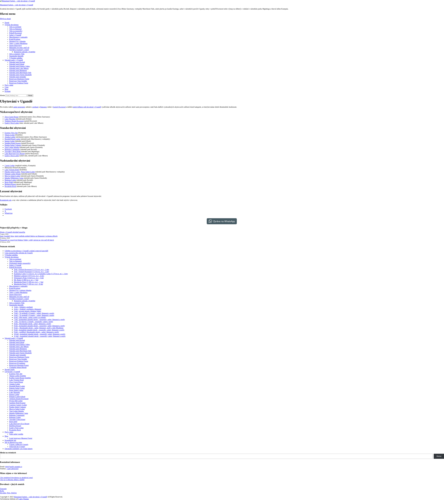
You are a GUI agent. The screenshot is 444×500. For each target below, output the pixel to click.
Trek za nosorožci (15, 31)
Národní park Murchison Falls (20, 73)
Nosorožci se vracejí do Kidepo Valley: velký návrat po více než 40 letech (27, 240)
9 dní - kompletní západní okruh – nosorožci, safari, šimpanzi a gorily (39, 330)
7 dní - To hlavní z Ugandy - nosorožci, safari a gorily (33, 322)
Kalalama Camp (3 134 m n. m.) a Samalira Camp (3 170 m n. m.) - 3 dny (41, 274)
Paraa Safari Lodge (28, 172)
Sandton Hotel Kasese (13, 143)
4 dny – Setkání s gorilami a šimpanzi (27, 309)
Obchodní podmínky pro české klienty (19, 449)
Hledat (2, 95)
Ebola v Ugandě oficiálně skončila (12, 232)
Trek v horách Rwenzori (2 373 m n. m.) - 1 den (31, 270)
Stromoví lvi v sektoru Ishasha (20, 290)
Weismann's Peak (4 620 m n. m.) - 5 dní (29, 278)
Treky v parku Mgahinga (18, 43)
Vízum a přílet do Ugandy (18, 444)
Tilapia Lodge (10, 135)
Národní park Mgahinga (18, 71)
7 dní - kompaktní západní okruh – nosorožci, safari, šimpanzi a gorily (39, 320)
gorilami (35, 107)
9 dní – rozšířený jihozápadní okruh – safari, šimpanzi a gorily (36, 332)
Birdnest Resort (10, 184)
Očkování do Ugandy (17, 447)
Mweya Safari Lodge (12, 176)
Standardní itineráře (16, 56)
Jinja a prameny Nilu (16, 54)
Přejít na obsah (5, 19)
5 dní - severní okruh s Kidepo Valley (27, 311)
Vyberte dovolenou (11, 25)
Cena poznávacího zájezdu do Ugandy (19, 253)
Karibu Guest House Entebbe (20, 378)
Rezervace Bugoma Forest (19, 365)
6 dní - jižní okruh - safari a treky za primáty (30, 317)
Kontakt (8, 91)
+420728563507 (12, 469)
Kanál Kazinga (14, 39)
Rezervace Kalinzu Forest (18, 83)
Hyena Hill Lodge (16, 401)
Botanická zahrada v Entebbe (24, 52)
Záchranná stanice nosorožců (19, 263)
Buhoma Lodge (10, 180)
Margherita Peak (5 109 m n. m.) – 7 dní (28, 282)
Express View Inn (11, 133)
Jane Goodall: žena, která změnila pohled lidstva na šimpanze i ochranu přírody (29, 236)
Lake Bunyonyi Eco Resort (15, 154)
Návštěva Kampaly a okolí (19, 50)
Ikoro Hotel (9, 182)
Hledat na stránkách (8, 453)
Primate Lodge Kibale (13, 174)
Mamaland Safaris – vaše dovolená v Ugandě (16, 5)
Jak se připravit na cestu (13, 442)
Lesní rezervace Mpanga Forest (20, 438)
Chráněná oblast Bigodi (17, 367)
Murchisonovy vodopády (18, 37)
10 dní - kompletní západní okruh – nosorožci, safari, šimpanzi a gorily (39, 334)
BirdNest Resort (15, 426)
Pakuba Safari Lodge (12, 172)
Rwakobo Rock (10, 186)
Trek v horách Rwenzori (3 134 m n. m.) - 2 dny (31, 272)
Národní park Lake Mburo (19, 68)
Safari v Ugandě (15, 35)
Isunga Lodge (10, 141)
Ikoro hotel (13, 422)
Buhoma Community (12, 149)
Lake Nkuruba (10, 119)
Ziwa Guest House (11, 117)
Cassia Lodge (10, 166)
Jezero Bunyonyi (15, 46)
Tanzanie (3, 489)
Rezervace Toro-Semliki (18, 81)
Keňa (2, 491)
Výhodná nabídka (15, 58)
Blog (6, 89)
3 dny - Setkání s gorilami (23, 307)
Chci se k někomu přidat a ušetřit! (12, 480)
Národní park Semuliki (17, 77)
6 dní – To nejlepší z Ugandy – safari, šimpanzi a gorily (34, 315)
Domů (7, 23)
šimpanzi (43, 107)
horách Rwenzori (59, 107)
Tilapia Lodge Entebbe (17, 376)
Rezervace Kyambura (17, 363)
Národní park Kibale (16, 64)
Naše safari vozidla (16, 434)
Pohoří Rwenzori (15, 33)
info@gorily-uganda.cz (13, 467)
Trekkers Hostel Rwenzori (14, 121)
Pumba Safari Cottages (13, 145)
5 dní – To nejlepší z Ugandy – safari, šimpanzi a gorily (34, 313)
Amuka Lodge (10, 137)
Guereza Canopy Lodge (18, 405)
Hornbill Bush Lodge (12, 139)
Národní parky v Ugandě (14, 60)
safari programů (19, 107)
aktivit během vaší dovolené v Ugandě (87, 107)
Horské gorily (10, 370)
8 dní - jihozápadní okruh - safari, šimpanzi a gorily (32, 324)
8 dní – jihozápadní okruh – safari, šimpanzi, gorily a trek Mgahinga (38, 328)
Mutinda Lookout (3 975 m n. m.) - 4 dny (29, 276)
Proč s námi (9, 85)
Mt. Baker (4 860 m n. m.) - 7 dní (26, 280)
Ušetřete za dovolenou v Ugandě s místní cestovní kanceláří (26, 251)
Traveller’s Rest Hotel (13, 152)
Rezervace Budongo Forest (19, 79)
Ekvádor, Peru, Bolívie (8, 493)
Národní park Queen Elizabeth (20, 75)
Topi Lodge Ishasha (12, 147)
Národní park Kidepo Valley (19, 66)
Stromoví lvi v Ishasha (17, 41)
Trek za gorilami (15, 27)
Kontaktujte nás (5, 200)
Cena (6, 87)
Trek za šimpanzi (15, 29)
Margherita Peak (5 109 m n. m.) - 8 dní (28, 284)
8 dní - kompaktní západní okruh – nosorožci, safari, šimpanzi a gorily (39, 326)
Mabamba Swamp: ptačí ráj (19, 48)
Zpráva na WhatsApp (224, 221)
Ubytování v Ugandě (12, 372)
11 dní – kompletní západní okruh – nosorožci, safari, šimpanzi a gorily (40, 336)
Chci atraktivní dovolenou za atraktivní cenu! (16, 478)
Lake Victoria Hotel (12, 170)
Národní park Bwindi (17, 62)
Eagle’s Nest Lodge (12, 123)
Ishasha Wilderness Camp (14, 178)
